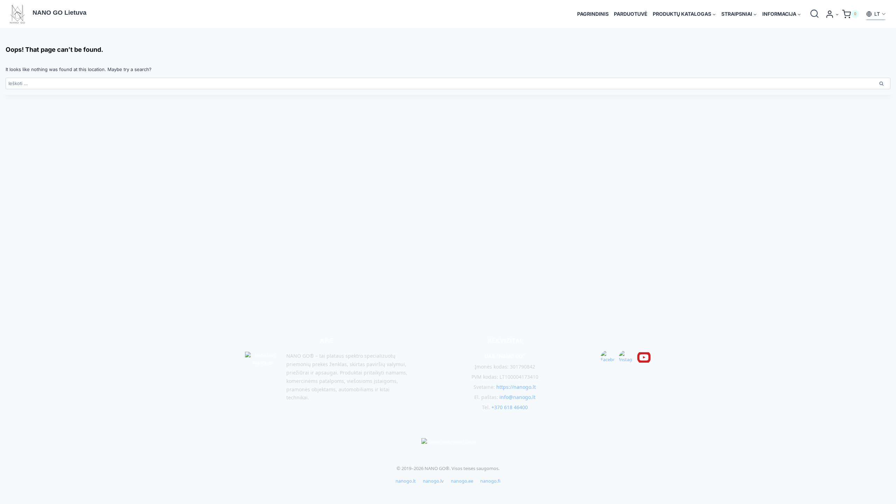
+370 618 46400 (509, 407)
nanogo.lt (406, 481)
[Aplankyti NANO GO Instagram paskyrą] (626, 357)
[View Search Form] (814, 14)
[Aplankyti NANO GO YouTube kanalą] (644, 357)
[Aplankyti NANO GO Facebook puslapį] (608, 357)
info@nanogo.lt (517, 397)
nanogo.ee (462, 481)
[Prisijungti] (832, 14)
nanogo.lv (433, 481)
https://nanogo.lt (516, 387)
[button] (837, 14)
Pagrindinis (593, 14)
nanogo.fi (490, 481)
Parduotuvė (631, 14)
